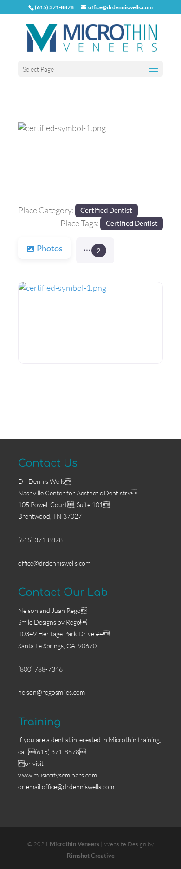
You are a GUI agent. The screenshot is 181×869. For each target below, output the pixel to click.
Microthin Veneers (74, 844)
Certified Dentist (106, 210)
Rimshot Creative (91, 855)
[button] (29, 163)
